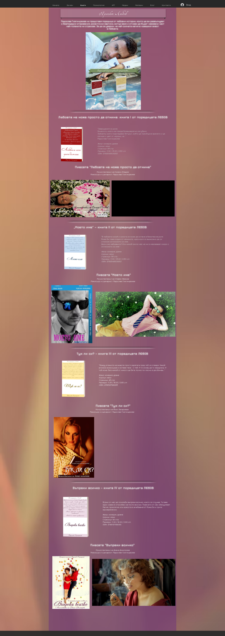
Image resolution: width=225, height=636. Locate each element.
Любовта (113, 29)
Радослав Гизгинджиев (109, 139)
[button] (143, 213)
